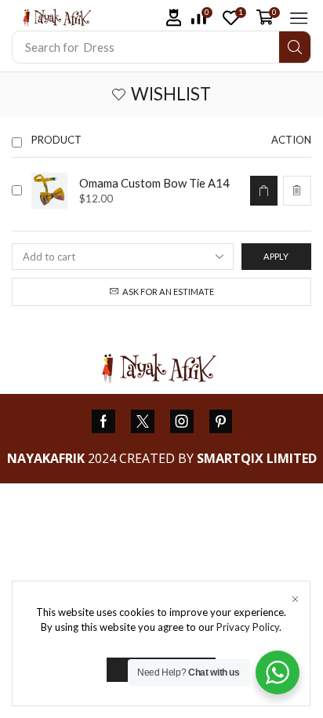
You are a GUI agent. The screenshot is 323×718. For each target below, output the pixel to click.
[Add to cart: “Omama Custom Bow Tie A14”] (263, 191)
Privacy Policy (247, 627)
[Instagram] (182, 421)
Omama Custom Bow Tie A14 (154, 183)
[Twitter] (142, 421)
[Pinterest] (220, 421)
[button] (174, 18)
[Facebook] (103, 421)
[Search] (294, 47)
